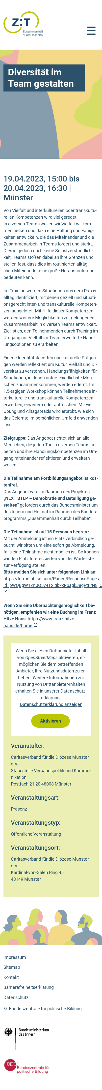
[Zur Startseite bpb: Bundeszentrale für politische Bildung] (25, 1066)
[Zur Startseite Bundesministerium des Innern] (37, 1039)
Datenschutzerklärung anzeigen (51, 704)
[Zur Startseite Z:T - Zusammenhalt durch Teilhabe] (23, 23)
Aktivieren (50, 721)
